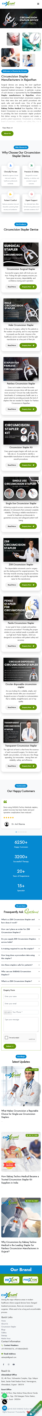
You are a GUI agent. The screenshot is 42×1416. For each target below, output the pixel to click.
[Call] (4, 1401)
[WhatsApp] (4, 1395)
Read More (12, 287)
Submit (9, 1046)
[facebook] (3, 1364)
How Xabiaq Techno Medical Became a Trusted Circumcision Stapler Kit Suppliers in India (20, 1179)
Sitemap (4, 1335)
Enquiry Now (27, 287)
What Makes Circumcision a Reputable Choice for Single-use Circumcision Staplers (19, 1114)
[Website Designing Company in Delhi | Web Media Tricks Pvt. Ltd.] (33, 1412)
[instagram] (8, 1364)
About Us (7, 133)
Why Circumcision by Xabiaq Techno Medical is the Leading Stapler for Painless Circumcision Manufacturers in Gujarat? (20, 1247)
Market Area (5, 1338)
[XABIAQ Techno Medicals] (8, 3)
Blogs (3, 1329)
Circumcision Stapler (8, 1326)
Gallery (3, 1332)
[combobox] (8, 1012)
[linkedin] (13, 1364)
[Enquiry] (4, 1408)
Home (3, 1321)
